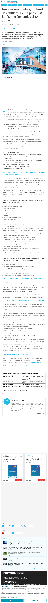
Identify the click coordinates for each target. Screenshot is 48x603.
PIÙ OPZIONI (35, 600)
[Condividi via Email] (9, 28)
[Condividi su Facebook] (3, 28)
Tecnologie (11, 5)
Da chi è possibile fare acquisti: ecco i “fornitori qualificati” (17, 166)
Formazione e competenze (35, 5)
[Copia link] (12, 28)
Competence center (34, 320)
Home (3, 25)
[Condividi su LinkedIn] (5, 28)
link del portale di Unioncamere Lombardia (27, 366)
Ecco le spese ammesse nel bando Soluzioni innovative (16, 164)
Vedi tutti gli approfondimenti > (39, 568)
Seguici (19, 573)
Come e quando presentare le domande (12, 168)
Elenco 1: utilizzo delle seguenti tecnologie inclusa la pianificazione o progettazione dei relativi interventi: (24, 157)
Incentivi (16, 5)
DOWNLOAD (18, 480)
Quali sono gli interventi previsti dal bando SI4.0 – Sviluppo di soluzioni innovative (22, 154)
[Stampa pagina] (14, 28)
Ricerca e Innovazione (24, 5)
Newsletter (44, 5)
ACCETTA (12, 600)
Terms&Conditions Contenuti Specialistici (12, 578)
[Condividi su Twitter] (7, 28)
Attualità (6, 5)
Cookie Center (24, 578)
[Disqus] (24, 436)
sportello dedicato (36, 362)
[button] (3, 2)
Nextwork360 (6, 584)
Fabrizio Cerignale (6, 44)
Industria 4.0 (15, 25)
